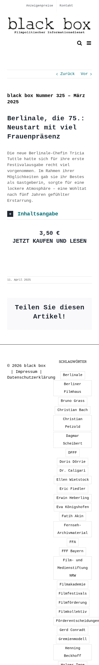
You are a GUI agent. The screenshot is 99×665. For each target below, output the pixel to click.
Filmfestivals (73, 594)
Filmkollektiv (73, 612)
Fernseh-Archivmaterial (72, 529)
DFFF (72, 453)
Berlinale (72, 375)
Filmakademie (73, 584)
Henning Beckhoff (72, 652)
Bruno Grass (73, 401)
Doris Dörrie (73, 462)
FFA (72, 542)
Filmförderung (73, 603)
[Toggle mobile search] (79, 43)
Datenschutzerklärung (31, 377)
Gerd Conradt (73, 630)
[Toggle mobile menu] (89, 43)
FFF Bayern (72, 551)
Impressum (26, 372)
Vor (84, 74)
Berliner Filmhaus (72, 388)
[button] (49, 213)
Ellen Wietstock (72, 480)
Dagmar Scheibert (72, 439)
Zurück (67, 74)
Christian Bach (72, 410)
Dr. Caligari (73, 471)
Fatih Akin (72, 516)
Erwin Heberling (72, 498)
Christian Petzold (72, 423)
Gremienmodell (73, 639)
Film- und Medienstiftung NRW (72, 568)
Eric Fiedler (73, 489)
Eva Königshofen (72, 507)
